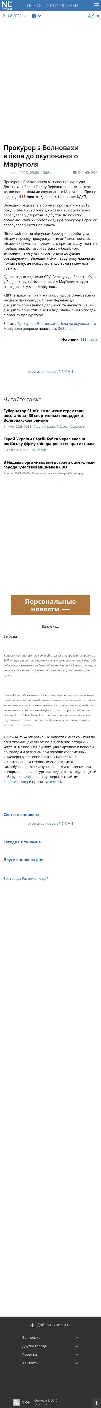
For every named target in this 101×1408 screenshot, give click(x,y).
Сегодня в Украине (22, 842)
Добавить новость (53, 1324)
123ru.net (31, 776)
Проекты (29, 1354)
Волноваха (31, 1337)
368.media (51, 172)
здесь (27, 725)
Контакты (30, 1363)
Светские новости (21, 814)
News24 (55, 781)
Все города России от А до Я (26, 878)
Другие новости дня (23, 859)
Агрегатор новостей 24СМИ (50, 371)
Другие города (34, 1346)
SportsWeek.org (16, 781)
